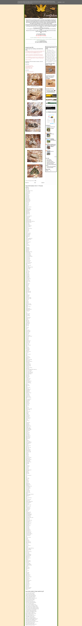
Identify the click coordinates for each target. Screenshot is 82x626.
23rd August (52, 128)
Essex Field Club (49, 159)
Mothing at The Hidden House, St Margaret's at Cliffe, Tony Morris (51, 145)
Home (35, 182)
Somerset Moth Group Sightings (51, 166)
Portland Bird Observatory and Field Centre (51, 127)
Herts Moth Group (49, 160)
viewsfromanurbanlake (50, 167)
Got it (63, 2)
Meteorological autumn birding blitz (53, 140)
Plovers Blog (48, 150)
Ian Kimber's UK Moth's (50, 161)
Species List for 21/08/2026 (52, 146)
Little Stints (52, 151)
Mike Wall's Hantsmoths (50, 163)
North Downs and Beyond (50, 138)
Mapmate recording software (51, 162)
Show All (56, 156)
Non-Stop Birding (49, 133)
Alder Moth (27, 187)
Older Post (43, 182)
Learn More (60, 2)
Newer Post (27, 182)
